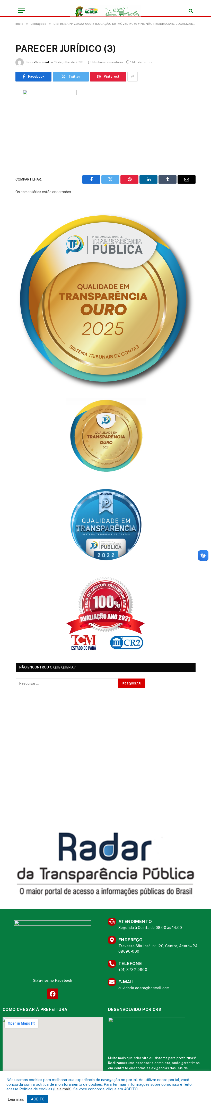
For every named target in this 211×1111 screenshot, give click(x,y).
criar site (141, 1058)
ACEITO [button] (38, 1099)
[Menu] (21, 11)
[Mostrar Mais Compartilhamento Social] (132, 76)
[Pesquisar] (190, 11)
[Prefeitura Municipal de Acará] (105, 10)
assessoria (145, 1063)
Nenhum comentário (107, 62)
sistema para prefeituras (174, 1058)
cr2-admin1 (40, 62)
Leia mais (62, 1089)
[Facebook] (52, 994)
